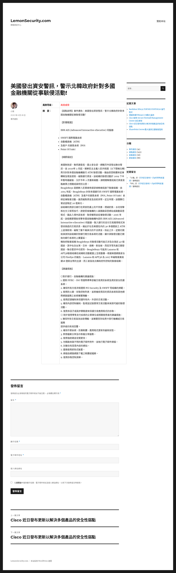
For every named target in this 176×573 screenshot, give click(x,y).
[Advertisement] (88, 62)
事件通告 (14, 119)
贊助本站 (161, 21)
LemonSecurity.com (31, 20)
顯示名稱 (15, 441)
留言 (13, 400)
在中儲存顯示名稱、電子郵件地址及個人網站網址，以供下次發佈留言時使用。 (48, 483)
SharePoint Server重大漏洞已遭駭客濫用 (146, 129)
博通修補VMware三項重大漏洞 (141, 115)
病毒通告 (132, 155)
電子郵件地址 (17, 455)
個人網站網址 (16, 468)
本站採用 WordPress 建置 (41, 561)
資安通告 (132, 158)
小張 (12, 111)
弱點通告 (132, 152)
